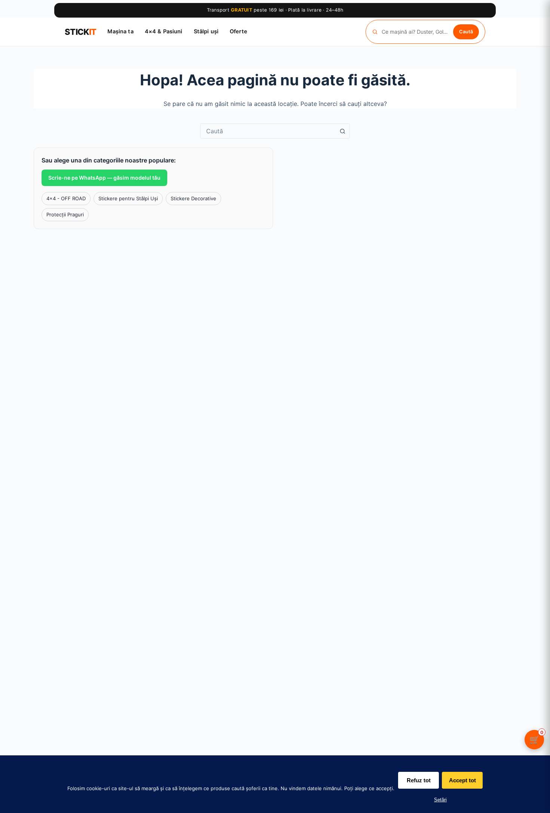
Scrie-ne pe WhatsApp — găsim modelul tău (104, 177)
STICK (80, 32)
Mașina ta (120, 31)
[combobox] (268, 131)
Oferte (238, 31)
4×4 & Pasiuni (164, 31)
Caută (466, 31)
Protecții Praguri (65, 214)
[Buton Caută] (342, 131)
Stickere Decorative (193, 198)
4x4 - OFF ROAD (66, 198)
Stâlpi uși (206, 31)
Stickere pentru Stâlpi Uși (128, 198)
